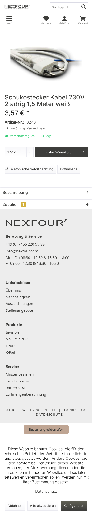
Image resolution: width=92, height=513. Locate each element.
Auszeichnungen (19, 303)
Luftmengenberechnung (26, 394)
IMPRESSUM (75, 410)
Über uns (13, 290)
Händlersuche (17, 381)
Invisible (13, 332)
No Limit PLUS (17, 338)
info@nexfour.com (22, 251)
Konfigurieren (73, 506)
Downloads (69, 169)
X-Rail (10, 352)
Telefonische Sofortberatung (30, 169)
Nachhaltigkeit (18, 296)
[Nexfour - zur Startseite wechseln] (23, 7)
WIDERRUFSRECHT (39, 410)
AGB (10, 410)
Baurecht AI (15, 387)
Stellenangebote (19, 310)
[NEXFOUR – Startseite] (36, 222)
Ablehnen (15, 506)
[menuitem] (83, 20)
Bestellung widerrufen (46, 429)
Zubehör (13, 204)
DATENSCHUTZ (49, 414)
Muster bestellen (20, 374)
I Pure (11, 345)
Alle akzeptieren (43, 506)
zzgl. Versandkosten (33, 128)
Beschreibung (15, 192)
